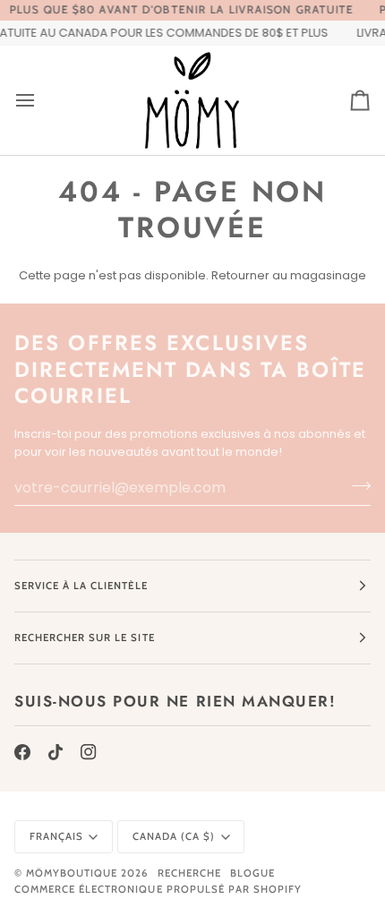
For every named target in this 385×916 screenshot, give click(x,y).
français (56, 836)
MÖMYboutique (71, 873)
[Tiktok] (55, 752)
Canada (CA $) (174, 836)
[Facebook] (22, 752)
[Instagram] (89, 752)
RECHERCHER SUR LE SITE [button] (84, 637)
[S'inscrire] (356, 485)
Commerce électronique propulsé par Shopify (158, 889)
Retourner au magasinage (288, 275)
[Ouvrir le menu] (41, 100)
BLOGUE (252, 873)
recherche (189, 873)
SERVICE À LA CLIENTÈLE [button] (81, 585)
